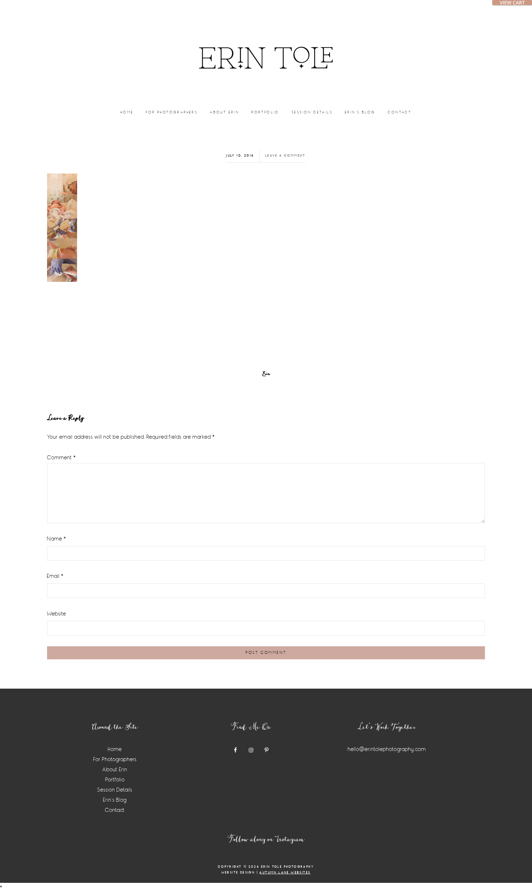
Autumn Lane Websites (285, 873)
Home (115, 749)
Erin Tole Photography (266, 49)
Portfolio (115, 779)
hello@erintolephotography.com (387, 749)
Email (55, 576)
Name (56, 538)
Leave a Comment (285, 156)
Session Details (114, 789)
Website (56, 613)
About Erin (114, 769)
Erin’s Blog (115, 800)
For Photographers (115, 759)
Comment (61, 457)
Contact (115, 810)
